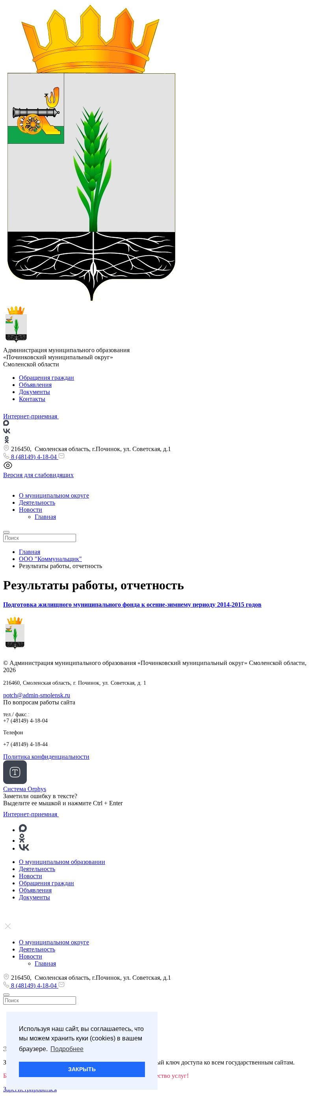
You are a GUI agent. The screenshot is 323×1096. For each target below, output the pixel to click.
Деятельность (37, 502)
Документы (34, 391)
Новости (30, 509)
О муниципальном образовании (62, 861)
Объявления (35, 384)
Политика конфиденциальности (46, 756)
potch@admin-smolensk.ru (36, 695)
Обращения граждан (46, 377)
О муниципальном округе (54, 495)
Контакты (32, 399)
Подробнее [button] (67, 1049)
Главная (45, 516)
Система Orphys (24, 789)
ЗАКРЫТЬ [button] (82, 1069)
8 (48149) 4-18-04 (33, 456)
